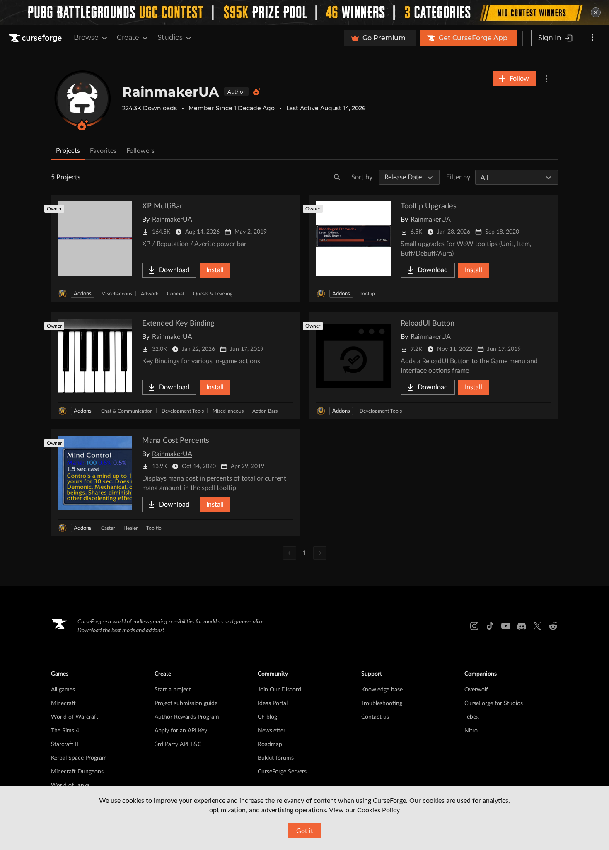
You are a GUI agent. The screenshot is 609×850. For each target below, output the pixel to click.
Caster (108, 528)
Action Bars (265, 410)
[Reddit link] (553, 626)
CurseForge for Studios (493, 703)
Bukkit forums (276, 758)
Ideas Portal (273, 703)
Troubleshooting (381, 703)
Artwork (149, 293)
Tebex (471, 717)
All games (63, 690)
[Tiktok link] (490, 626)
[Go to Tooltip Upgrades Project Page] (433, 248)
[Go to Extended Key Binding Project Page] (175, 365)
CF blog (267, 717)
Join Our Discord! (280, 690)
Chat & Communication (127, 410)
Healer (130, 528)
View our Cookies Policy (364, 810)
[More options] (592, 38)
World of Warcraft (74, 717)
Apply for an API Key (181, 731)
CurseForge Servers (282, 772)
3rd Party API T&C (178, 744)
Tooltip (367, 293)
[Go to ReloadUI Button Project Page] (433, 365)
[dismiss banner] (596, 12)
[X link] (537, 626)
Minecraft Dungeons (77, 772)
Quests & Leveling (212, 293)
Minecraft (63, 703)
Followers (140, 150)
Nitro (471, 731)
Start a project (173, 690)
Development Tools (183, 410)
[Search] (337, 177)
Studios (170, 37)
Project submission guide (186, 703)
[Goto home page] (36, 38)
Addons (83, 294)
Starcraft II (64, 744)
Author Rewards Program (187, 717)
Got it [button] (304, 831)
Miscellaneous (116, 293)
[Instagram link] (474, 626)
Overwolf (476, 690)
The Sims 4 (65, 731)
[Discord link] (522, 626)
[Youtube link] (506, 626)
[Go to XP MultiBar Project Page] (175, 248)
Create (128, 37)
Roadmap (270, 744)
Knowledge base (382, 690)
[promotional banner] (304, 12)
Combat (175, 293)
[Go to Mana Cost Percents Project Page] (175, 482)
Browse (86, 37)
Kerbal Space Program (79, 758)
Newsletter (271, 731)
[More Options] (546, 78)
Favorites (103, 150)
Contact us (375, 717)
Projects (68, 150)
